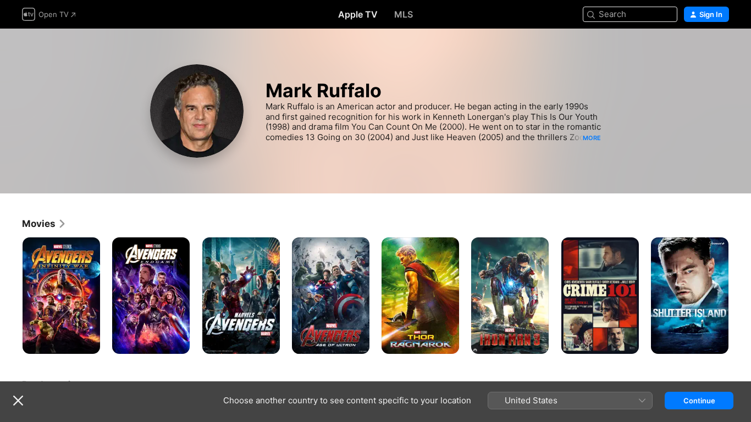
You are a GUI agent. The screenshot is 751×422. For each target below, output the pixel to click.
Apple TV (358, 14)
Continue (699, 400)
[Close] (18, 401)
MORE (592, 138)
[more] (87, 341)
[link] (44, 224)
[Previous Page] (11, 295)
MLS (403, 14)
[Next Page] (740, 295)
